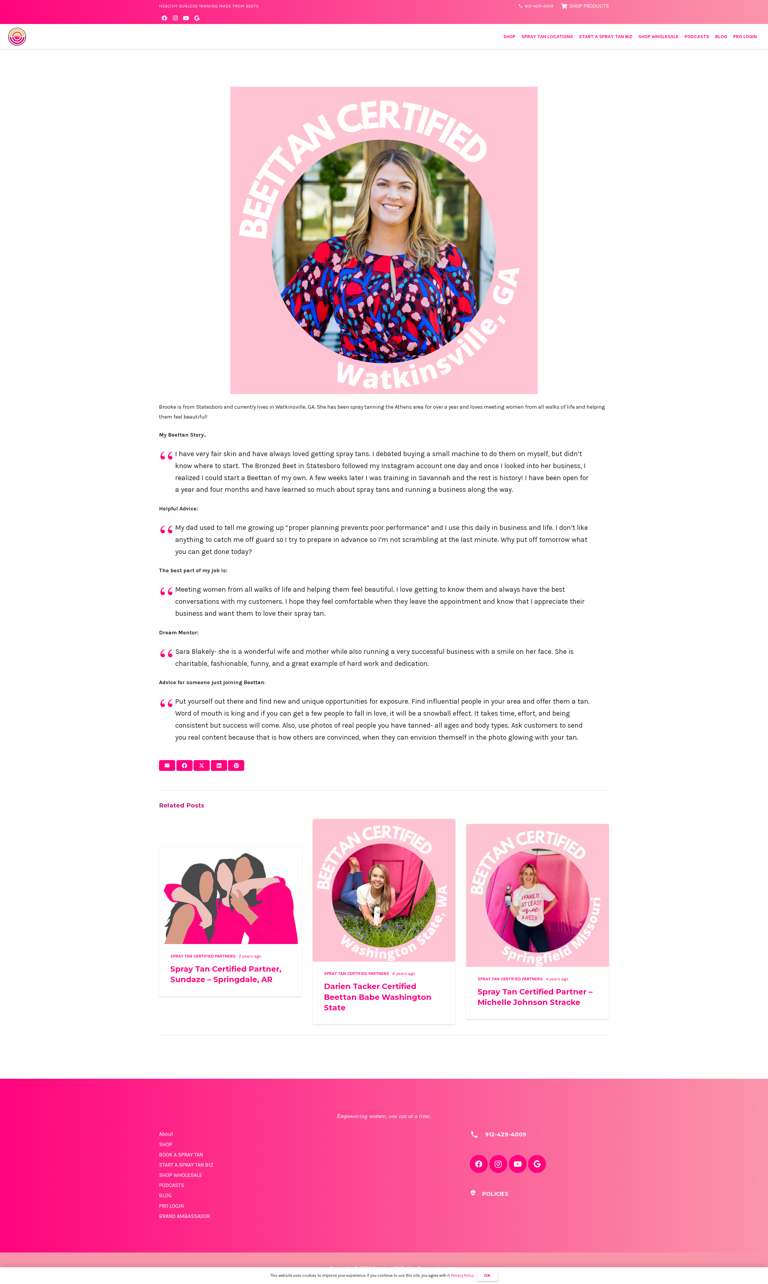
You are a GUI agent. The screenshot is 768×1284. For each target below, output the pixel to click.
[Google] (196, 18)
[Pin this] (236, 765)
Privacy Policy (462, 1275)
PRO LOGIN (171, 1206)
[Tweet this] (202, 765)
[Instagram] (175, 18)
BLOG (165, 1195)
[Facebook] (164, 18)
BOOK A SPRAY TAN (181, 1154)
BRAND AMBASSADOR (184, 1216)
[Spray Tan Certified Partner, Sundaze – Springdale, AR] (230, 851)
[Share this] (184, 765)
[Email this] (167, 765)
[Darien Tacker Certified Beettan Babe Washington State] (384, 823)
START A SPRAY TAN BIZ (186, 1165)
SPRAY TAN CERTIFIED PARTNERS (203, 956)
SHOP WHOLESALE (180, 1175)
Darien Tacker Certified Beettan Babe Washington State (377, 997)
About (166, 1134)
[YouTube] (186, 18)
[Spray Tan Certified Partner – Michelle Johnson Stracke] (537, 828)
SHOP (165, 1144)
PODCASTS (171, 1185)
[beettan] (17, 37)
